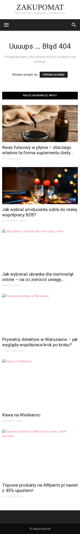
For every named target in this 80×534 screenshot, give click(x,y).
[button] (74, 25)
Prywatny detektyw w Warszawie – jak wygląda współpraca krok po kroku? (40, 342)
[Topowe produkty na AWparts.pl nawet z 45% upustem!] (40, 454)
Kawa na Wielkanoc (21, 415)
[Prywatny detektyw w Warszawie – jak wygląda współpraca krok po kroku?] (40, 314)
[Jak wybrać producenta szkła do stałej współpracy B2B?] (40, 185)
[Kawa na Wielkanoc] (40, 384)
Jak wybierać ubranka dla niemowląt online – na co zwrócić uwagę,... (38, 277)
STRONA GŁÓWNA (53, 74)
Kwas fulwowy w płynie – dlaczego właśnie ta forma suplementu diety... (37, 150)
